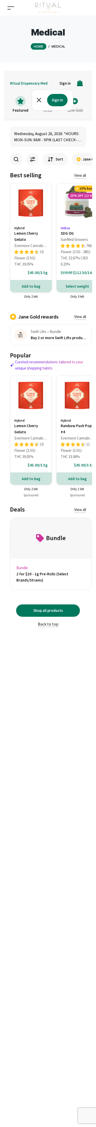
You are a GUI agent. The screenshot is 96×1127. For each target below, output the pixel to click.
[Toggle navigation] (10, 8)
